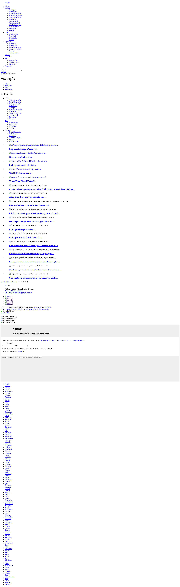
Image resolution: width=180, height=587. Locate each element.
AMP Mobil (47, 307)
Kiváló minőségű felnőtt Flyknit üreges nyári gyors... (31, 254)
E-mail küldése (6, 313)
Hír (6, 58)
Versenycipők (13, 21)
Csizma (11, 40)
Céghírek (12, 64)
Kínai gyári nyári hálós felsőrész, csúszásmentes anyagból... (34, 262)
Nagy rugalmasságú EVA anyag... (23, 149)
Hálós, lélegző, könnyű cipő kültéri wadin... (27, 197)
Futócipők (12, 10)
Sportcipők (24, 309)
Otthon (7, 6)
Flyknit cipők (13, 34)
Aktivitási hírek (14, 62)
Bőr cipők (12, 28)
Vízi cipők (12, 36)
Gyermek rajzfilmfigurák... (20, 157)
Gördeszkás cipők (15, 25)
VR (10, 57)
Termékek (8, 86)
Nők (6, 32)
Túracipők (37, 309)
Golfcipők (12, 19)
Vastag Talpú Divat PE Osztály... (23, 181)
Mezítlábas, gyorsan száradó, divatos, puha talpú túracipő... (34, 270)
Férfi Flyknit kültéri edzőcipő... (22, 165)
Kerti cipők (13, 38)
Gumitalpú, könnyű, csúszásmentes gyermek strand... (32, 221)
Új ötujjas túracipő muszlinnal (22, 229)
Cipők (31, 309)
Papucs (11, 30)
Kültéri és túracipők (15, 15)
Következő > (10, 282)
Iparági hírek (13, 60)
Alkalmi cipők (14, 27)
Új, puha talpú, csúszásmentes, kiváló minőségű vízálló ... (33, 278)
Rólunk (7, 55)
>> (15, 282)
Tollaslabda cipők (15, 17)
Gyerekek (8, 42)
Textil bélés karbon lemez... (20, 173)
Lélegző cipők (15, 309)
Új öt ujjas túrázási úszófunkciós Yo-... (25, 237)
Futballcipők (13, 12)
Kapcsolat (8, 66)
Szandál (11, 51)
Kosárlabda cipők (15, 13)
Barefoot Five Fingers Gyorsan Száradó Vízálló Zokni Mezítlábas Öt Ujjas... (41, 189)
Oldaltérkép (38, 307)
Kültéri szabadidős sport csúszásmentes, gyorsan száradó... (34, 213)
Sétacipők (45, 309)
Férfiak (7, 8)
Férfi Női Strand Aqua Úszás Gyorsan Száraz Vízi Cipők (33, 246)
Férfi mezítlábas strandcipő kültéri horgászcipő (29, 205)
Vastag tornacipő (14, 23)
